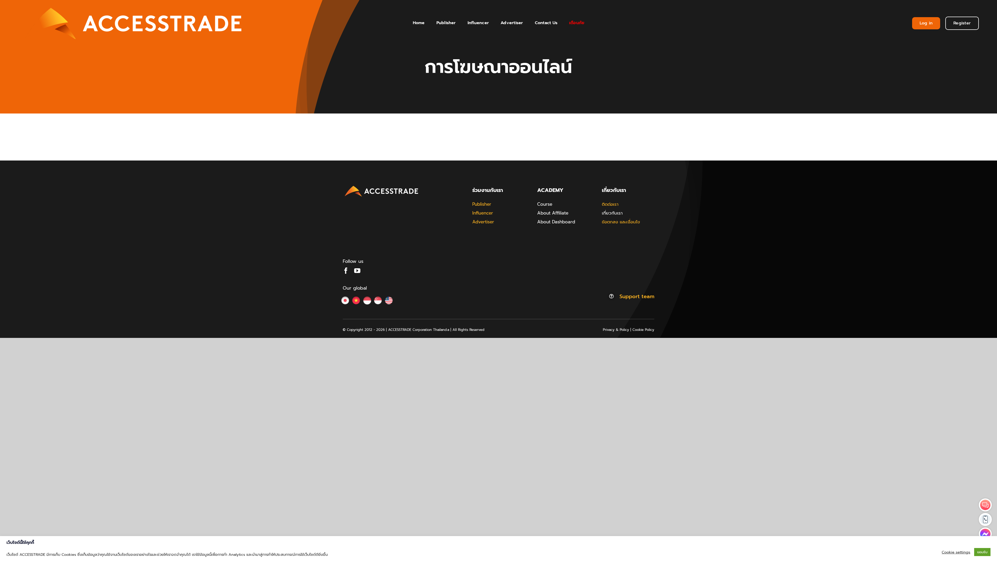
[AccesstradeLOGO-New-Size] (382, 186)
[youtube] (357, 271)
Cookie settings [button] (956, 552)
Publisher (481, 204)
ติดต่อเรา (610, 204)
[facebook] (346, 271)
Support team (636, 296)
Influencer (482, 213)
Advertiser (483, 221)
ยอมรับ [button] (982, 552)
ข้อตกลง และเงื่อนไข (621, 221)
